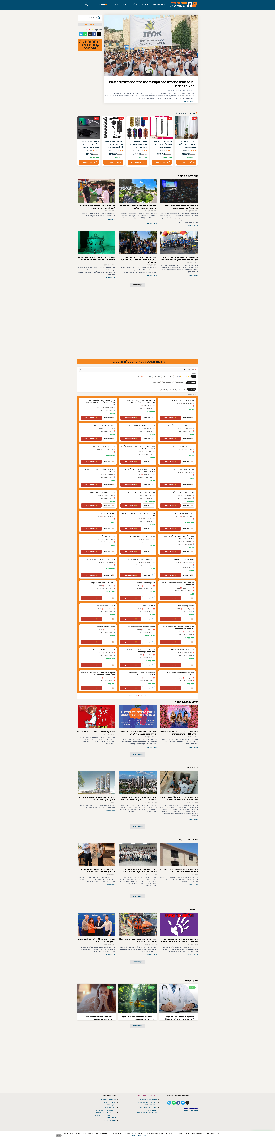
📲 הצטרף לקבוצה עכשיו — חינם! (137, 584)
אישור (58, 1135)
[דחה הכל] (271, 1135)
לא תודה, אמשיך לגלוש (137, 589)
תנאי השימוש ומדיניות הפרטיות (140, 1135)
